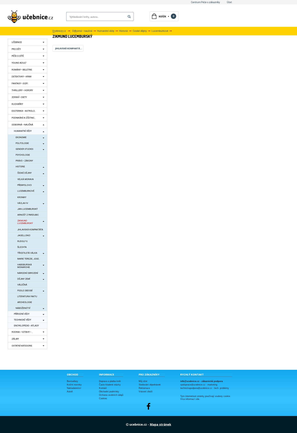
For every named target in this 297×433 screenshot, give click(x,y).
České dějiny (24, 173)
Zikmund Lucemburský (25, 221)
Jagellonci (23, 235)
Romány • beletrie (22, 69)
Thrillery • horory (22, 90)
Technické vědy (22, 319)
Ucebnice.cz (59, 30)
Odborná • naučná (22, 124)
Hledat (130, 16)
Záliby (15, 339)
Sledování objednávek (150, 384)
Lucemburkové (25, 191)
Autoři (70, 391)
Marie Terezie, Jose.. (28, 258)
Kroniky (21, 197)
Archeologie (24, 302)
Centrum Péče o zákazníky (205, 2)
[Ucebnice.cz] (30, 16)
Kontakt (103, 388)
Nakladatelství (74, 388)
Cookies (103, 398)
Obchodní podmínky (109, 391)
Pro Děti (16, 49)
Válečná (22, 284)
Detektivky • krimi (21, 76)
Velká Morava (25, 179)
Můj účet (143, 381)
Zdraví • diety (19, 97)
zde (197, 399)
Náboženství (23, 308)
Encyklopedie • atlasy (26, 325)
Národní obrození (27, 273)
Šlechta (22, 247)
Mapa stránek (160, 424)
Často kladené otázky (110, 384)
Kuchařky (17, 104)
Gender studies (24, 149)
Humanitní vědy (23, 131)
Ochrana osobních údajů (111, 395)
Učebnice (17, 42)
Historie (20, 166)
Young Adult (19, 62)
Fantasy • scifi (20, 83)
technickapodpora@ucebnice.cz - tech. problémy (204, 388)
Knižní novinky (74, 384)
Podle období (24, 290)
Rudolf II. (22, 241)
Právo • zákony (24, 160)
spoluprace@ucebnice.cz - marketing (198, 384)
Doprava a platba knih (110, 381)
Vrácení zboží (146, 391)
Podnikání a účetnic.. (23, 117)
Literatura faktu (27, 296)
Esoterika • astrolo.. (24, 111)
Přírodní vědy (21, 314)
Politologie (22, 143)
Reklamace (144, 388)
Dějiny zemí (23, 279)
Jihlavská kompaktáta (30, 229)
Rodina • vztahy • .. (22, 332)
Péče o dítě (18, 56)
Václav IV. (22, 203)
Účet (229, 2)
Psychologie (23, 155)
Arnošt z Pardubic (28, 214)
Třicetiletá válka (27, 253)
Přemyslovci (24, 185)
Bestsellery (72, 381)
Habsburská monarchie (24, 265)
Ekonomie (21, 137)
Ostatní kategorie (22, 345)
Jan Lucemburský (27, 209)
